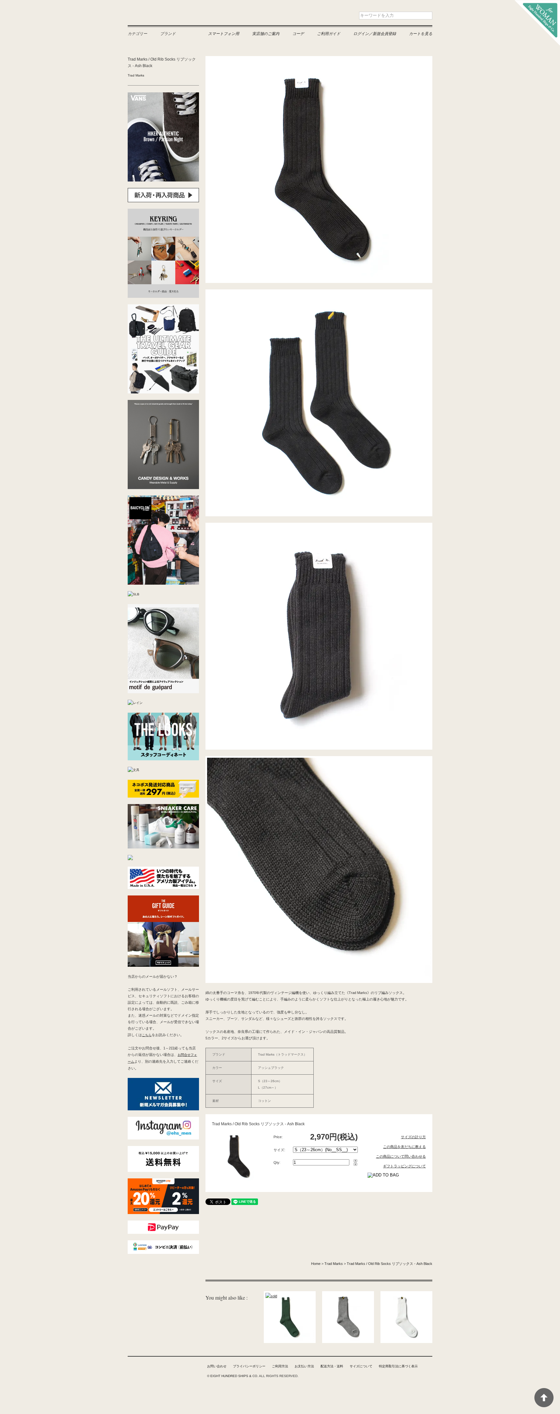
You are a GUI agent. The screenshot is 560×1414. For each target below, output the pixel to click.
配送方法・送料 (332, 1366)
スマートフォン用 (223, 33)
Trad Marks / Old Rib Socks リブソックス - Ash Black (389, 1264)
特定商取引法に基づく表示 (398, 1366)
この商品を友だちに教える (404, 1147)
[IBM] (130, 858)
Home (316, 1264)
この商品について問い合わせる (401, 1156)
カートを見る (420, 33)
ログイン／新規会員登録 (374, 33)
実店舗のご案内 (265, 33)
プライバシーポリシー (249, 1366)
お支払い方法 (304, 1366)
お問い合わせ (217, 1366)
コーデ (298, 33)
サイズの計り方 (413, 1137)
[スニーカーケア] (163, 807)
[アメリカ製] (163, 869)
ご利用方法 (280, 1366)
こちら (147, 1035)
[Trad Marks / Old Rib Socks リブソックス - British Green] (290, 1294)
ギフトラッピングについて (404, 1166)
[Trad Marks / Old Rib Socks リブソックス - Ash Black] (238, 1134)
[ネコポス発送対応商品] (163, 783)
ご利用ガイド (328, 33)
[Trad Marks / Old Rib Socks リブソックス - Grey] (348, 1294)
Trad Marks (136, 75)
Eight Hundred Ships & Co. (170, 15)
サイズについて (361, 1366)
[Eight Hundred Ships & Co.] (537, 3)
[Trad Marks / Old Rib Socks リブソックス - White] (406, 1294)
